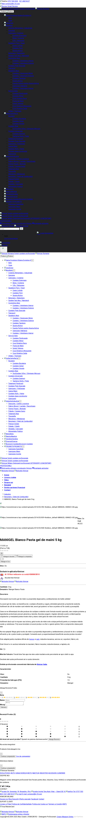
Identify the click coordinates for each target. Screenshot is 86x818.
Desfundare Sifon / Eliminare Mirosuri (26, 129)
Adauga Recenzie (54, 739)
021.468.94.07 (24, 1)
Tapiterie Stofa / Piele (21, 136)
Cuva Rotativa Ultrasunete (22, 106)
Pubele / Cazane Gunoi (16, 166)
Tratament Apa (13, 169)
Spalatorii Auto (13, 71)
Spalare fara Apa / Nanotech (18, 56)
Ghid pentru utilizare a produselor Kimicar (17, 223)
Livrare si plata (10, 477)
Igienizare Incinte (14, 209)
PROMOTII (18, 202)
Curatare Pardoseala (20, 93)
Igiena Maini (12, 146)
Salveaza (4, 707)
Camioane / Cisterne (15, 33)
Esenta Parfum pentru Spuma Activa (26, 83)
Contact (7, 490)
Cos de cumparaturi (23, 756)
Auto (10, 18)
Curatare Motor (18, 96)
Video (6, 480)
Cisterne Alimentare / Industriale (20, 28)
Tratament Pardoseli (15, 139)
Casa (10, 20)
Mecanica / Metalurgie (16, 174)
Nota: (2, 695)
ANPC (64, 804)
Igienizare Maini (14, 207)
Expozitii (15, 799)
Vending (15, 194)
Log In (6, 239)
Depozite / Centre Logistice (18, 159)
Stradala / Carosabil (15, 184)
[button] (45, 233)
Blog (10, 799)
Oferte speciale (25, 799)
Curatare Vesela (18, 124)
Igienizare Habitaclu (20, 86)
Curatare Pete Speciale (16, 66)
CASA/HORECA (21, 773)
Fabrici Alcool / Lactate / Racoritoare (21, 161)
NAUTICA (35, 773)
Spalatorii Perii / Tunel (16, 43)
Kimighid (7, 485)
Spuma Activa (18, 51)
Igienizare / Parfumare (16, 144)
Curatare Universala (15, 131)
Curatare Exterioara (19, 36)
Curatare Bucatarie (19, 119)
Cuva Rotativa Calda (20, 109)
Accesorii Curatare (26, 199)
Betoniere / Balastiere (16, 53)
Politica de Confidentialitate (21, 804)
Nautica (14, 192)
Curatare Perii (18, 48)
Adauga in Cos (5, 561)
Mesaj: (2, 705)
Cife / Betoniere (18, 41)
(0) (1, 553)
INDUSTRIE (44, 773)
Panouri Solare (13, 179)
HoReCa (15, 114)
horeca (31, 639)
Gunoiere (11, 31)
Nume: (2, 700)
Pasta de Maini (18, 101)
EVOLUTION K (5, 773)
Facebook (34, 799)
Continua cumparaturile (8, 756)
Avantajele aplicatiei (41, 223)
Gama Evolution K (25, 15)
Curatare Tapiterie (19, 78)
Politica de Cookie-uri (40, 804)
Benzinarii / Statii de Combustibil (20, 176)
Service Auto (13, 91)
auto (38, 639)
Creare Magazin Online (65, 817)
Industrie (15, 156)
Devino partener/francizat (14, 488)
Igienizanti (12, 154)
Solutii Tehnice (18, 104)
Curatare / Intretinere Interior (23, 61)
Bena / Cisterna (18, 38)
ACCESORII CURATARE (56, 773)
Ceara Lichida (17, 46)
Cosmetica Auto (14, 58)
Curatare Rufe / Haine (16, 149)
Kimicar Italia (42, 664)
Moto (12, 189)
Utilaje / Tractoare (14, 111)
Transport (11, 68)
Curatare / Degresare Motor (23, 73)
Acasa (6, 475)
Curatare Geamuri (19, 134)
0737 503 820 (13, 1)
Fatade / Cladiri (14, 182)
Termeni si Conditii (55, 804)
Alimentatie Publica (15, 187)
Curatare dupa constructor (17, 151)
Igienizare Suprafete (15, 204)
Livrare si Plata (5, 804)
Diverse (14, 197)
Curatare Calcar (18, 121)
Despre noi (8, 482)
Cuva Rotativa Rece (20, 98)
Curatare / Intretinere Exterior (23, 63)
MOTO (29, 773)
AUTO (13, 773)
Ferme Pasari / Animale (17, 164)
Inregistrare (13, 239)
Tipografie (12, 171)
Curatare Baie (13, 126)
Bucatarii (11, 116)
